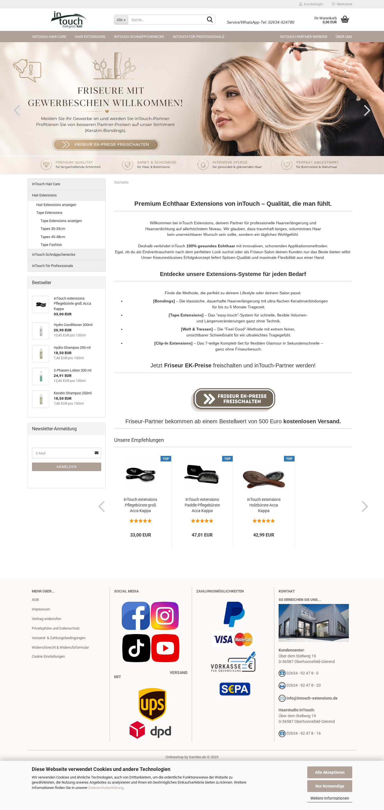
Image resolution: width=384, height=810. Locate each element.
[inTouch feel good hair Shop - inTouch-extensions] (69, 19)
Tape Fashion (51, 245)
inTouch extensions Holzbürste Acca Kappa (264, 505)
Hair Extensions (90, 37)
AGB (35, 600)
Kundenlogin (312, 4)
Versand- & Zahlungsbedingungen (58, 638)
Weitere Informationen (329, 798)
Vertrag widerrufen (46, 619)
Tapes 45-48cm (52, 237)
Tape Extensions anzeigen (61, 221)
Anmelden (67, 467)
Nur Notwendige (329, 786)
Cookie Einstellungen (48, 656)
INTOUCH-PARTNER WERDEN (303, 37)
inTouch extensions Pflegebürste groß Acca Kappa (140, 505)
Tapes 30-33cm (52, 229)
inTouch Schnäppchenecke (139, 37)
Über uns (344, 37)
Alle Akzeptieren (330, 772)
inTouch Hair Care (49, 37)
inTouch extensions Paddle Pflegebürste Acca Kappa (202, 505)
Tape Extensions (49, 213)
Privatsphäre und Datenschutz (56, 628)
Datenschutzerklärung (105, 788)
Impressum (41, 609)
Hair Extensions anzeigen (56, 205)
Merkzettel (343, 4)
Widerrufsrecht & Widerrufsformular (60, 647)
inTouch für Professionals (198, 37)
